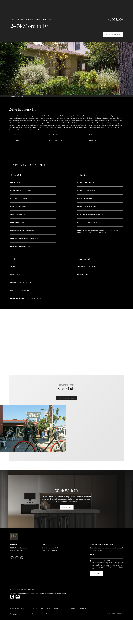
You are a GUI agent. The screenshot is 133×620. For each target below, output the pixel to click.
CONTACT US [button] (66, 507)
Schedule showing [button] (113, 34)
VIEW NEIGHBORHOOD (66, 398)
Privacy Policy (117, 613)
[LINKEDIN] (22, 558)
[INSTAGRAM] (12, 558)
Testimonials (70, 608)
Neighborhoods (54, 608)
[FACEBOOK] (17, 558)
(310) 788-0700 (52, 550)
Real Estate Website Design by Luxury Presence (40, 614)
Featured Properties (18, 608)
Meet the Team (37, 608)
